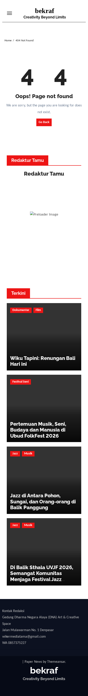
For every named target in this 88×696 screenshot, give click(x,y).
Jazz (15, 453)
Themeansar (56, 662)
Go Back (44, 122)
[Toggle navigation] (9, 13)
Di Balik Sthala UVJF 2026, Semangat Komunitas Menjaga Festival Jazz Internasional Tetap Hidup (41, 576)
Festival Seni (20, 381)
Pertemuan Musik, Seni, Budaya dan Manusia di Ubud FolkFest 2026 (38, 430)
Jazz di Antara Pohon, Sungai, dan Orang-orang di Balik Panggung (43, 501)
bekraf (44, 10)
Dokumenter (20, 310)
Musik (28, 453)
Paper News (33, 662)
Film (38, 310)
